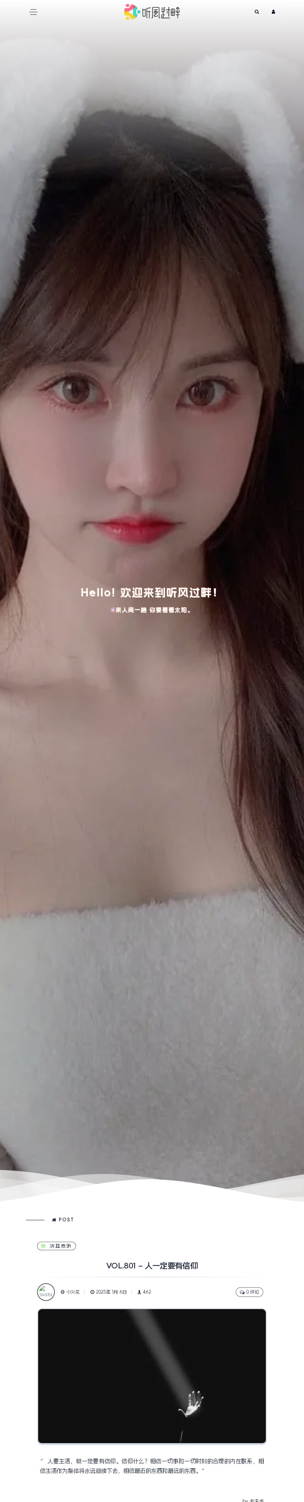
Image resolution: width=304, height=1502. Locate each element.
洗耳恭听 (61, 1246)
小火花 (73, 1292)
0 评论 (253, 1292)
